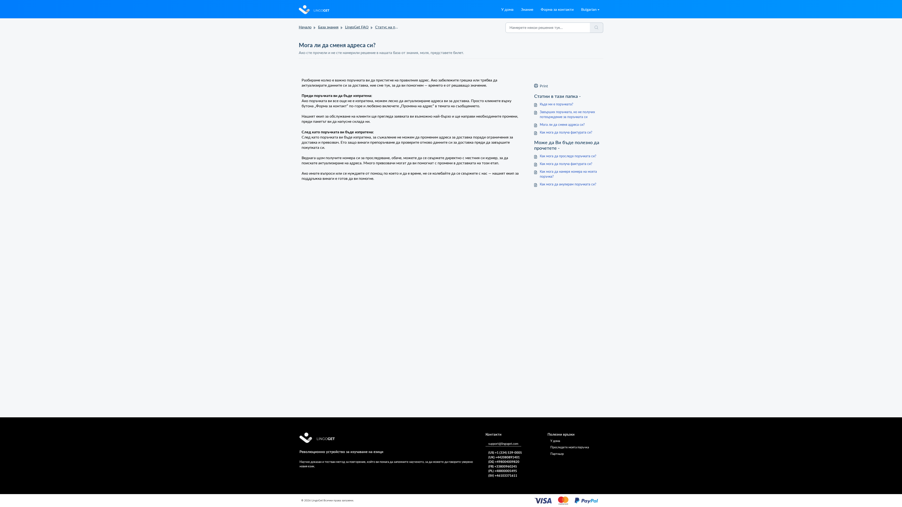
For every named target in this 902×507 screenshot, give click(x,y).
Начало (305, 27)
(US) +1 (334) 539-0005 (505, 452)
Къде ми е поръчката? (556, 104)
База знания (328, 27)
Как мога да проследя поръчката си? (568, 156)
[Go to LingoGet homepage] (314, 9)
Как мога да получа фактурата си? (566, 132)
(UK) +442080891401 (504, 457)
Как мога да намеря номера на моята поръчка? (568, 174)
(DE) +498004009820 (503, 462)
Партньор (557, 454)
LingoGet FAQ (357, 27)
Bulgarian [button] (589, 10)
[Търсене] (596, 28)
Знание (527, 10)
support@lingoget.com (503, 444)
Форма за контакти (557, 10)
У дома (507, 10)
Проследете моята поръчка (569, 447)
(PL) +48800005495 (502, 471)
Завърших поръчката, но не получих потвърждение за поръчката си (567, 115)
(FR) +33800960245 (502, 466)
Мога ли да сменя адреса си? (562, 125)
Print (544, 86)
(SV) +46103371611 (502, 475)
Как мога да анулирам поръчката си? (568, 184)
